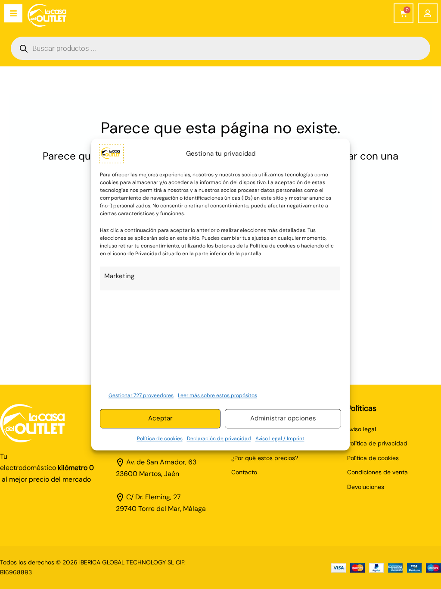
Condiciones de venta (377, 472)
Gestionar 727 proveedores (141, 395)
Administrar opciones (283, 418)
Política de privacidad (377, 443)
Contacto (244, 472)
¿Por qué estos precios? (264, 458)
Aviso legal (361, 429)
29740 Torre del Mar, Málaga (161, 508)
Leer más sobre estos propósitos (217, 395)
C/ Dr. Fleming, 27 (153, 496)
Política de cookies (160, 438)
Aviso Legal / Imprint (279, 438)
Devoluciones (365, 487)
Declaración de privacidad (219, 438)
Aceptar (160, 418)
